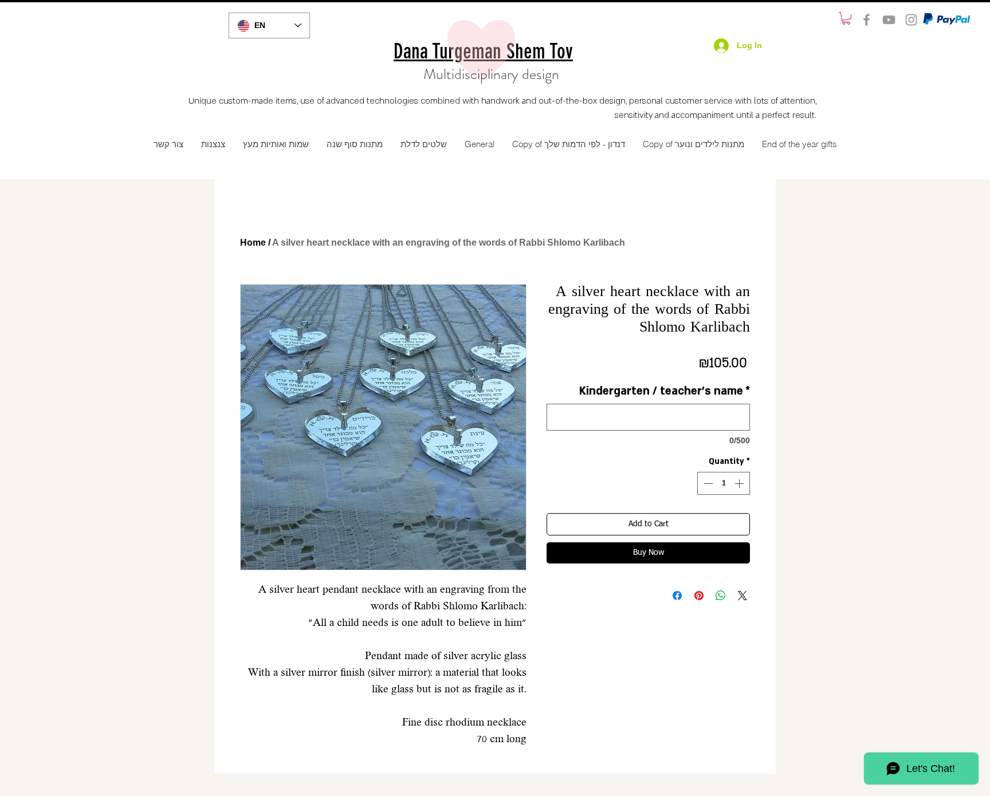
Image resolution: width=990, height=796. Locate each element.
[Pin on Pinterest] (699, 595)
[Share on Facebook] (677, 595)
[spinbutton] (723, 483)
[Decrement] (707, 483)
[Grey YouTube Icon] (889, 19)
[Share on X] (742, 595)
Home (253, 242)
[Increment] (740, 483)
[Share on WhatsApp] (721, 595)
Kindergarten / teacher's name (664, 391)
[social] (866, 19)
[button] (846, 18)
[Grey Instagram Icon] (911, 19)
